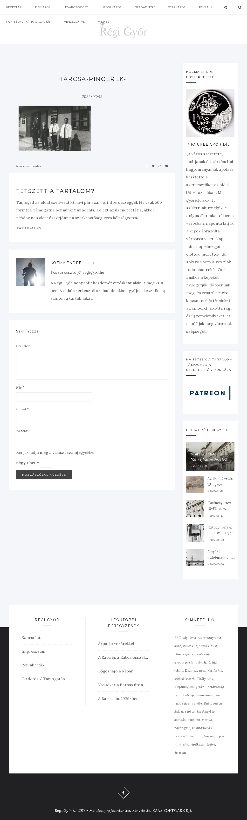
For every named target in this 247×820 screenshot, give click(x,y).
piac (217, 695)
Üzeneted (23, 346)
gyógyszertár (184, 662)
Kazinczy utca (195, 671)
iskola (178, 671)
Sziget (178, 712)
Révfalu (205, 7)
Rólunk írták (32, 665)
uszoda (207, 720)
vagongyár (182, 728)
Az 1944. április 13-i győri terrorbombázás (220, 484)
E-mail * (22, 409)
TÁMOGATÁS (28, 227)
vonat (193, 736)
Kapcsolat (31, 637)
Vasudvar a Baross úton (120, 684)
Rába (207, 703)
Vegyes (103, 21)
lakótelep (187, 695)
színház (179, 720)
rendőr (197, 703)
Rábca (217, 703)
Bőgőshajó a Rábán (116, 671)
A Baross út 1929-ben (118, 698)
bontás (204, 646)
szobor (190, 712)
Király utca (205, 679)
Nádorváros (111, 7)
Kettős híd (214, 671)
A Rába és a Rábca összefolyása (123, 657)
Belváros (42, 7)
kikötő (179, 679)
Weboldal (23, 431)
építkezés (198, 744)
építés (211, 744)
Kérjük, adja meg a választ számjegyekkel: (56, 452)
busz (214, 646)
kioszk (190, 679)
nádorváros (204, 695)
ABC (177, 638)
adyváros (189, 638)
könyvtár (197, 687)
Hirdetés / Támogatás (43, 678)
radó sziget (182, 703)
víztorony (206, 736)
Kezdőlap (14, 7)
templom (193, 720)
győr (199, 662)
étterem (180, 753)
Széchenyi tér (206, 712)
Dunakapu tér (184, 654)
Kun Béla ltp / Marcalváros (28, 21)
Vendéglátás (74, 21)
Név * (20, 388)
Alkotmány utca (209, 638)
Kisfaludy (181, 687)
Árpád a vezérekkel (116, 643)
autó (177, 646)
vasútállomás (202, 728)
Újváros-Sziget (76, 7)
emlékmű (203, 654)
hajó (207, 662)
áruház (184, 744)
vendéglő (180, 736)
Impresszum (33, 651)
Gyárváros (176, 7)
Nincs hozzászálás (28, 166)
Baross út (190, 646)
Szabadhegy (145, 7)
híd (214, 662)
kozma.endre (66, 263)
